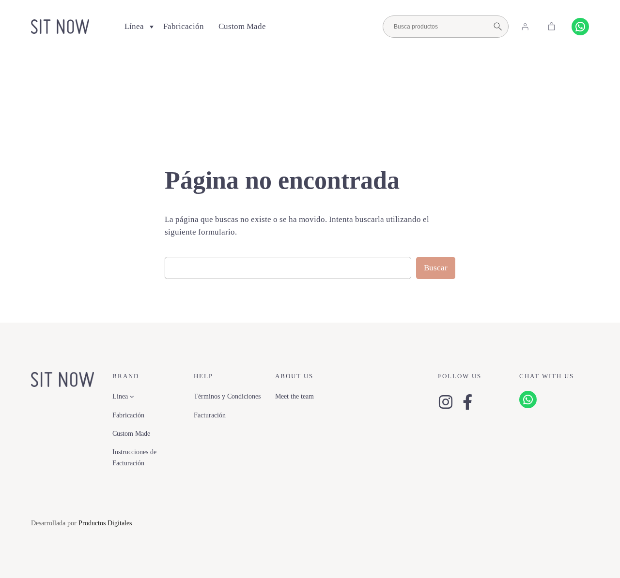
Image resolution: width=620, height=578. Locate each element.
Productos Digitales (105, 523)
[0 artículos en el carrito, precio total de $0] (552, 26)
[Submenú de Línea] (132, 396)
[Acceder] (525, 26)
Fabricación (183, 26)
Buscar (436, 267)
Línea (134, 26)
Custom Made (242, 26)
